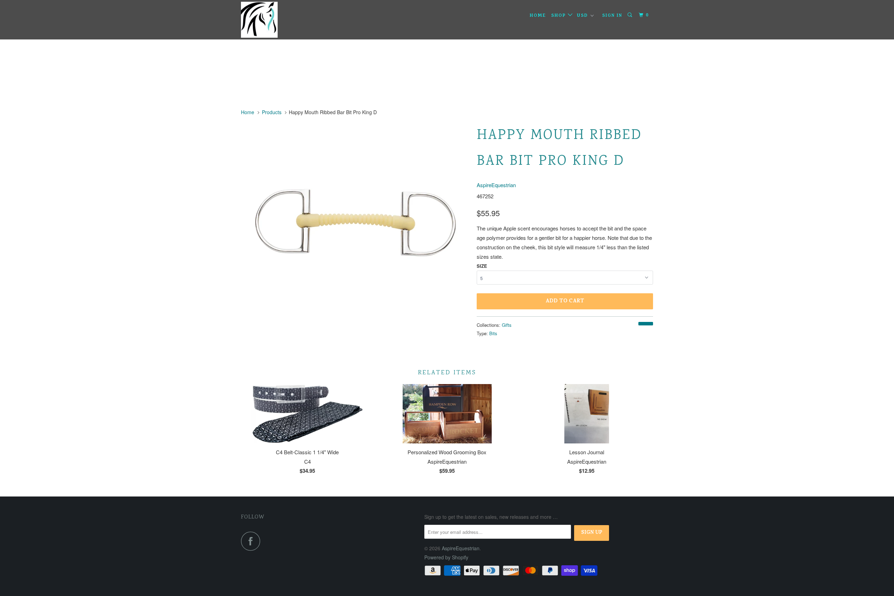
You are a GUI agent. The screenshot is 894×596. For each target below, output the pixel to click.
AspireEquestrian (496, 185)
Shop (559, 16)
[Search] (630, 15)
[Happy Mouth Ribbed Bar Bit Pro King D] (355, 227)
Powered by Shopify (446, 557)
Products (271, 112)
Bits (493, 333)
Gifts (507, 325)
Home (538, 16)
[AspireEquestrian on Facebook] (252, 541)
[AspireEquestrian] (277, 20)
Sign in (612, 16)
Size (482, 266)
